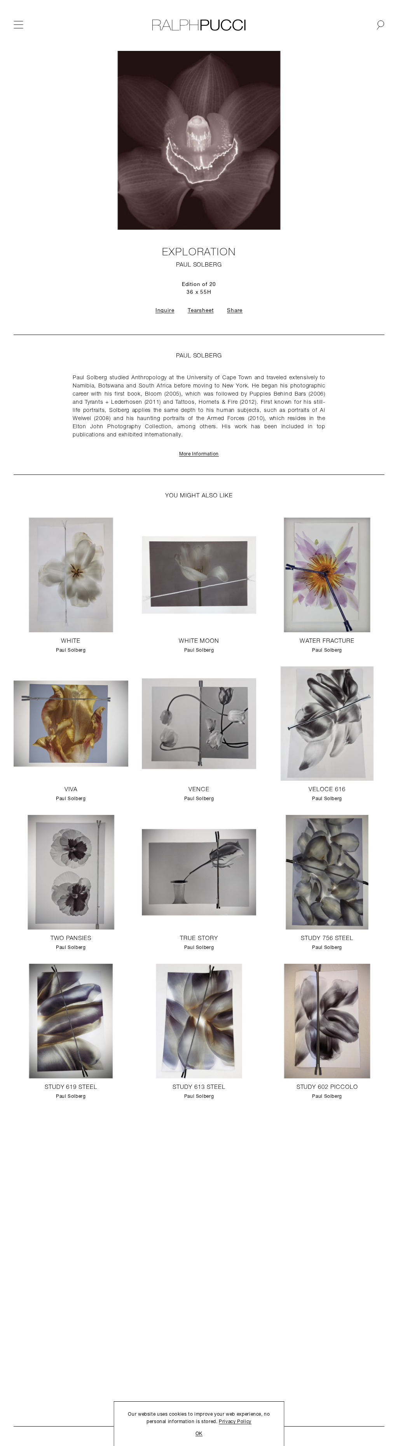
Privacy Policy (235, 1422)
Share (235, 310)
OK (199, 1434)
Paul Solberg (199, 265)
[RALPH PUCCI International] (199, 25)
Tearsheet (200, 310)
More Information (199, 454)
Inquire (165, 310)
